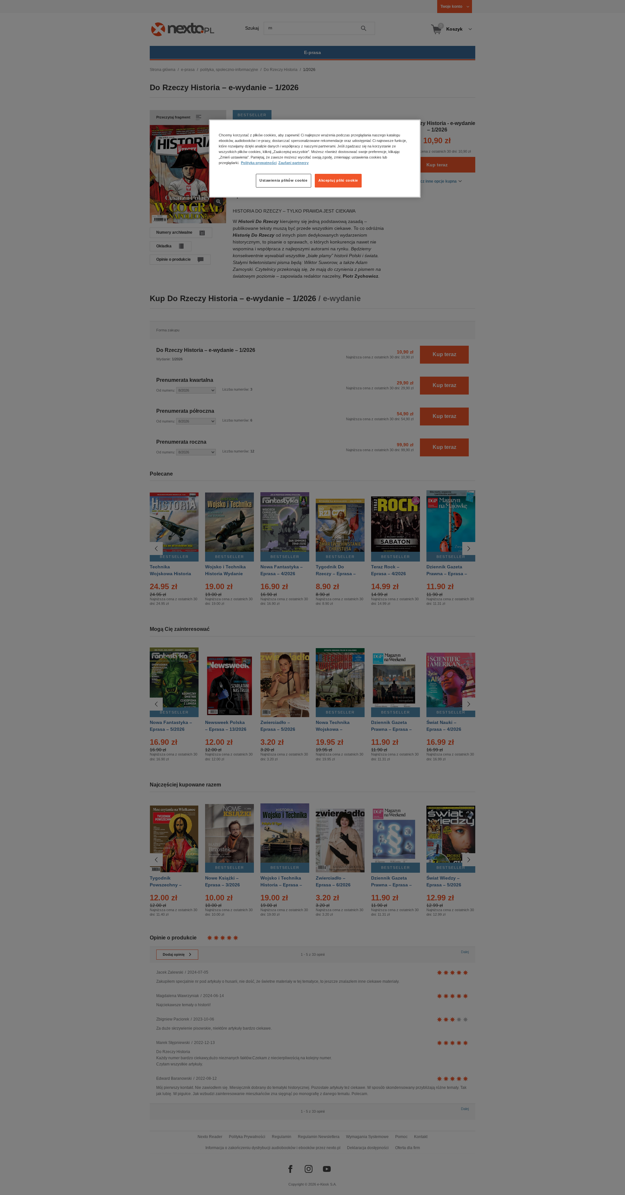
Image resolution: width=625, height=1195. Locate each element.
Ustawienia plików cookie (283, 180)
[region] (315, 158)
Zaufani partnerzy (293, 163)
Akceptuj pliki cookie (338, 180)
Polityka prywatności (259, 163)
